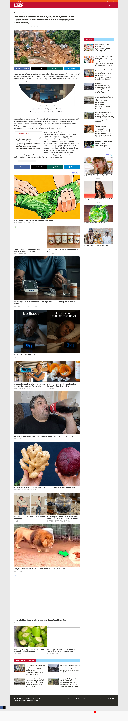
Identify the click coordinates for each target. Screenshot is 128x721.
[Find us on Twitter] (110, 699)
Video (105, 5)
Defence (45, 5)
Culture (88, 5)
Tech (81, 5)
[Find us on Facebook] (108, 699)
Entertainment (56, 5)
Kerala (24, 13)
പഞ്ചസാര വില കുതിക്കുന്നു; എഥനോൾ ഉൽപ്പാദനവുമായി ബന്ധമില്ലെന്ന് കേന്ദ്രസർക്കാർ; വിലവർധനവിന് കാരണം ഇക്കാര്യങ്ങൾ (36, 682)
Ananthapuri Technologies (31, 700)
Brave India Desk (20, 26)
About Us (31, 1)
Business (97, 5)
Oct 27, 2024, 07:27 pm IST (36, 26)
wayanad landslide (30, 161)
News (37, 5)
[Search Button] (113, 1)
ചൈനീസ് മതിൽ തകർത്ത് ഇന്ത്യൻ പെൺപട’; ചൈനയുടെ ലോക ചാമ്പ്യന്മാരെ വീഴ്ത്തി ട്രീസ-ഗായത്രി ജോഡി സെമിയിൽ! (104, 145)
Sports (66, 5)
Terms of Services (100, 699)
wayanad (20, 161)
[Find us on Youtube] (113, 699)
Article (74, 5)
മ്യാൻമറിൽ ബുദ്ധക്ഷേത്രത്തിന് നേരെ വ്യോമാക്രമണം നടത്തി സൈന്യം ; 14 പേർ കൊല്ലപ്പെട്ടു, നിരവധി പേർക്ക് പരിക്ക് (70, 669)
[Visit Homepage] (18, 5)
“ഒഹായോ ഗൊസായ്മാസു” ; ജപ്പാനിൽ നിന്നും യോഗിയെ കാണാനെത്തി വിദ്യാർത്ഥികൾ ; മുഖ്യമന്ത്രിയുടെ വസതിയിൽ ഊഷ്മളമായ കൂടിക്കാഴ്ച (28, 146)
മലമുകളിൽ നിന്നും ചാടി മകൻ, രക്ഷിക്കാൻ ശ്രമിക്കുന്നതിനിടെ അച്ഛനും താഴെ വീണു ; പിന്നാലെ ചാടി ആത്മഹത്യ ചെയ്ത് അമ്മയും (69, 682)
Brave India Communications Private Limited (28, 698)
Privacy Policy (90, 699)
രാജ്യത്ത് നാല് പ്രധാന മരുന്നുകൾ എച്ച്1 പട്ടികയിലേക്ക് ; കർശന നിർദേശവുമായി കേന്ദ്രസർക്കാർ (28, 139)
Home (15, 13)
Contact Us (37, 1)
